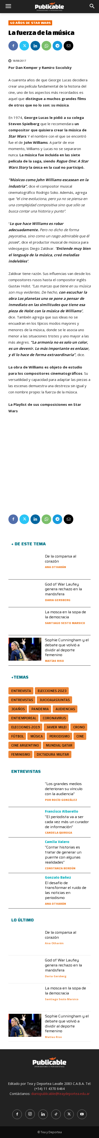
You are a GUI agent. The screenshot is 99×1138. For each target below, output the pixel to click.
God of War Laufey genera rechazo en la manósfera (63, 589)
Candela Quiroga (58, 832)
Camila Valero (57, 842)
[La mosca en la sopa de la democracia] (24, 621)
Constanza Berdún (60, 868)
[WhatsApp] (46, 45)
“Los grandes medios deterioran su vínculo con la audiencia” (63, 789)
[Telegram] (57, 45)
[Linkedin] (35, 45)
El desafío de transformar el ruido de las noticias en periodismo (65, 890)
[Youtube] (82, 1114)
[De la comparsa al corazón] (24, 565)
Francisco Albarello (61, 811)
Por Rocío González (61, 800)
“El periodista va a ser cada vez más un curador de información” (67, 822)
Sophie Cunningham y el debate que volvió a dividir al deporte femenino (67, 647)
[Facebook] (13, 45)
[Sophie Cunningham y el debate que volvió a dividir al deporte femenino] (24, 649)
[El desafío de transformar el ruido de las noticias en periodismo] (24, 887)
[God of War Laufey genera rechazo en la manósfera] (24, 593)
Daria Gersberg (57, 600)
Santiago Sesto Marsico (65, 623)
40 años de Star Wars (30, 22)
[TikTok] (56, 1114)
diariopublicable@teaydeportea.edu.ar (60, 1093)
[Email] (68, 45)
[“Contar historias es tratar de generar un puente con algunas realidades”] (24, 851)
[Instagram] (30, 1114)
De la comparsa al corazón (60, 558)
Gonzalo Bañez (58, 877)
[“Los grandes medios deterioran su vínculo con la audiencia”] (24, 792)
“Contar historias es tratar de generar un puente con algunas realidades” (63, 854)
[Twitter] (24, 45)
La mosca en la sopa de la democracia (65, 614)
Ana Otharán (55, 567)
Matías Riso (54, 660)
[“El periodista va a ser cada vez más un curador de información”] (24, 820)
